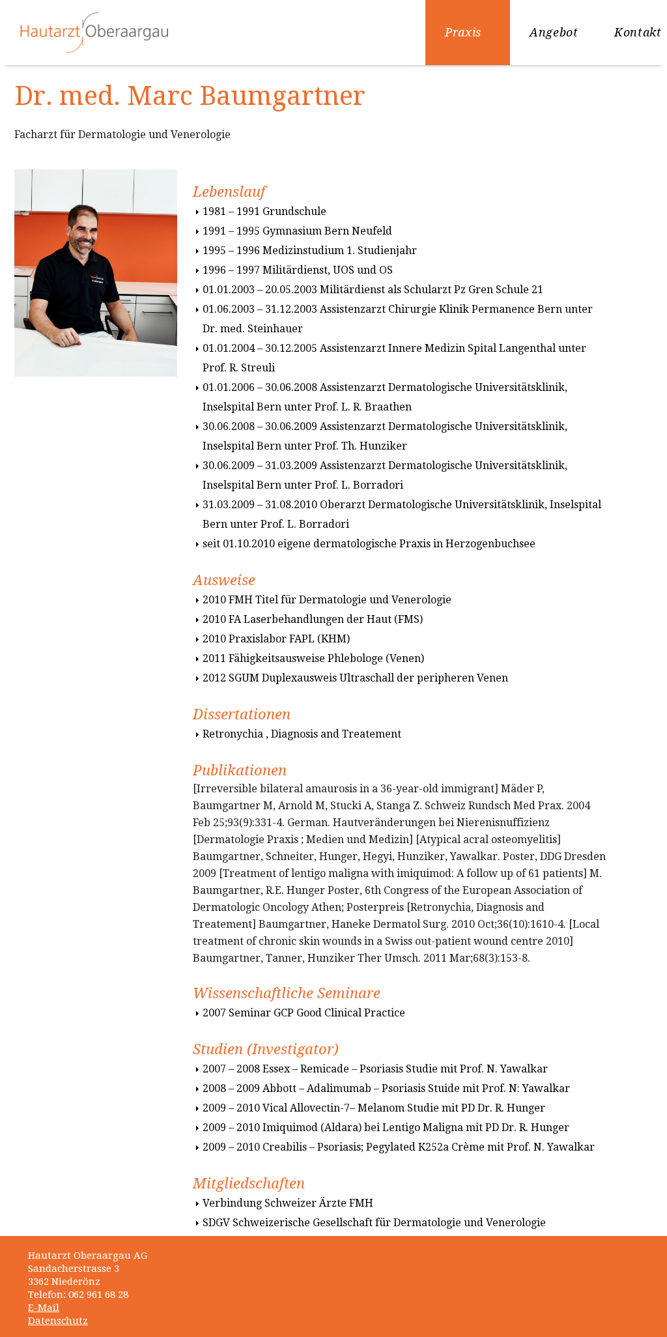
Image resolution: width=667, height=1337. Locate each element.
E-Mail (43, 1308)
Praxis (463, 32)
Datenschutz (58, 1321)
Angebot (554, 32)
